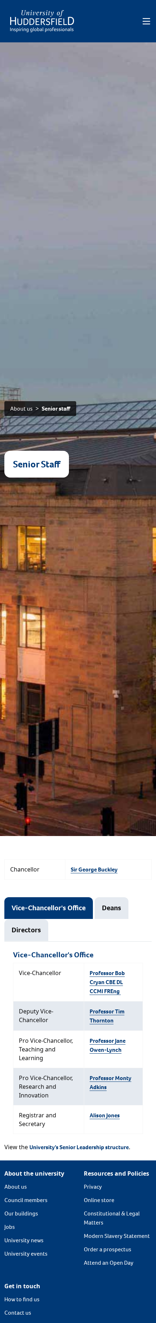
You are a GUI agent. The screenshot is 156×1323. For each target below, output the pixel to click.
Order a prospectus (107, 1249)
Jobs (9, 1227)
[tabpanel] (78, 1042)
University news (24, 1240)
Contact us (17, 1312)
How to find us (22, 1299)
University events (26, 1253)
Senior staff (56, 408)
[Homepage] (42, 21)
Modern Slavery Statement (117, 1236)
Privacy (93, 1186)
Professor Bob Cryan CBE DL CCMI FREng (107, 982)
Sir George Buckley (94, 869)
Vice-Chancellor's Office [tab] (49, 908)
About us (21, 408)
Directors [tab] (26, 930)
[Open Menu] (146, 21)
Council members (26, 1200)
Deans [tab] (111, 908)
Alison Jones (105, 1115)
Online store (99, 1200)
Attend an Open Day (109, 1263)
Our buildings (21, 1213)
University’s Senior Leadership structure (79, 1147)
